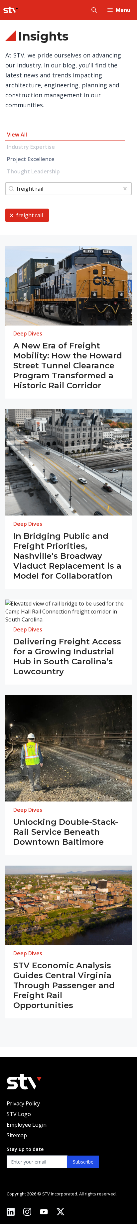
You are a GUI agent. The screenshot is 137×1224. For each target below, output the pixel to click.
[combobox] (68, 188)
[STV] (10, 10)
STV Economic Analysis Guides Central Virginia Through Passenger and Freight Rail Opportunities (64, 985)
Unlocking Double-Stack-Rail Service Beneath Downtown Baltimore (65, 832)
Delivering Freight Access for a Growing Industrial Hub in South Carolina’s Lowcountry (67, 656)
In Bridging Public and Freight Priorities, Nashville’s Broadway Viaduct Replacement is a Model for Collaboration (67, 556)
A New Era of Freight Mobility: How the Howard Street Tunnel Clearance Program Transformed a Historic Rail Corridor (67, 365)
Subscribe (83, 1162)
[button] (94, 10)
